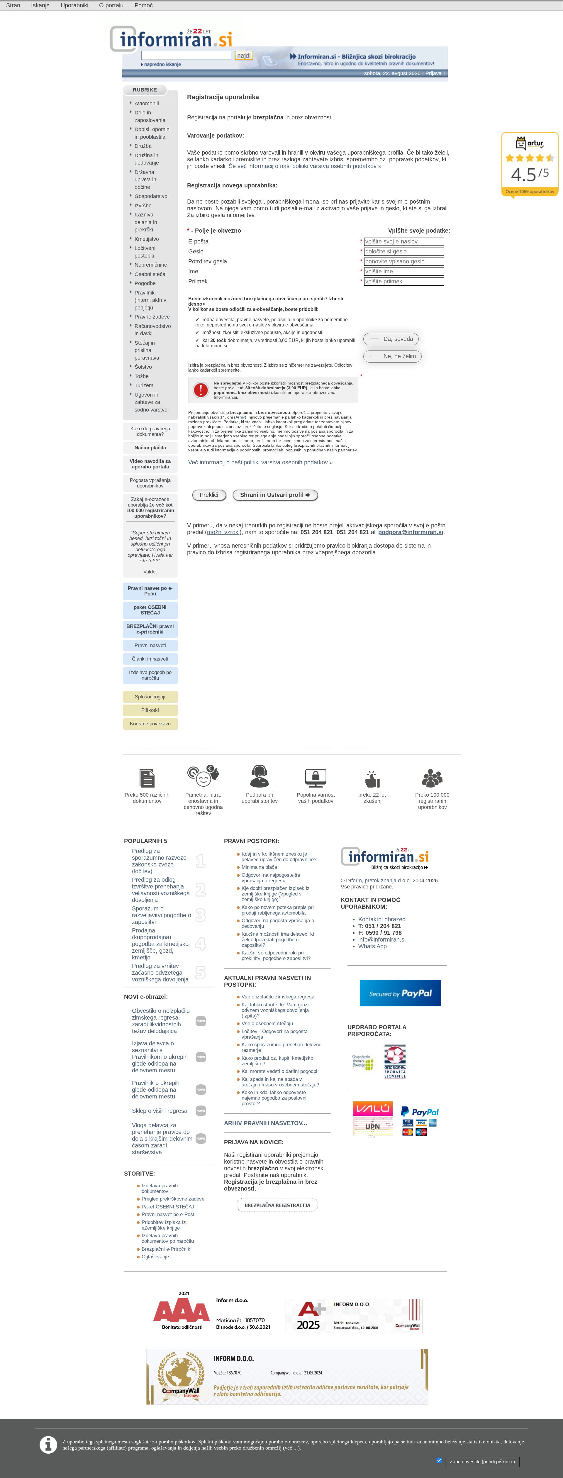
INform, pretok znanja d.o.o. (378, 880)
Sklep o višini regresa (159, 1111)
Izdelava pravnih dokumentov (160, 1188)
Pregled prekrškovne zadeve (173, 1198)
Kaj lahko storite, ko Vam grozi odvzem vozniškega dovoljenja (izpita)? (275, 1010)
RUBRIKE (145, 90)
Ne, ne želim (400, 356)
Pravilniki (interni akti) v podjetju (150, 300)
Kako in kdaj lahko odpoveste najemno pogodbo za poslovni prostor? (274, 1098)
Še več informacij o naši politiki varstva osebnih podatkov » (305, 166)
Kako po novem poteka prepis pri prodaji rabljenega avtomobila (278, 910)
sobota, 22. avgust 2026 (392, 73)
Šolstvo (143, 367)
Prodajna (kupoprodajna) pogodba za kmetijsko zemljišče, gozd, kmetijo (160, 944)
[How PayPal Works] (400, 1004)
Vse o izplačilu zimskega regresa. (279, 996)
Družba (143, 146)
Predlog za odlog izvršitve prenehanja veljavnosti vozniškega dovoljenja (161, 889)
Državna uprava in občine (145, 179)
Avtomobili (147, 103)
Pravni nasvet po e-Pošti (169, 1214)
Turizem (144, 385)
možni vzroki (223, 532)
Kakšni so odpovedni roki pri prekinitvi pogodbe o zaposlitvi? (276, 955)
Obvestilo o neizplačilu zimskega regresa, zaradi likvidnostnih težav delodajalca (161, 1021)
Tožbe (142, 376)
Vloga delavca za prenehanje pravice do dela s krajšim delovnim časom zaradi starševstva (162, 1138)
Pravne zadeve (152, 317)
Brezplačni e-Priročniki (166, 1249)
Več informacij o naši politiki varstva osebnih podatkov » (260, 462)
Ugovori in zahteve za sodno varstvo (151, 402)
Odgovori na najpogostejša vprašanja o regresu (271, 877)
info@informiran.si (382, 939)
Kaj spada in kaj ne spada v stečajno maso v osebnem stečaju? (280, 1081)
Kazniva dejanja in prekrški (146, 222)
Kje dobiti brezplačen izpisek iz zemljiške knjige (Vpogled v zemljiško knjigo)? (276, 894)
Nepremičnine (151, 265)
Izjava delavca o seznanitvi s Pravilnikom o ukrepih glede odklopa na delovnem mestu (160, 1057)
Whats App (372, 946)
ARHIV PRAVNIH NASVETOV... (265, 1123)
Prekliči (209, 495)
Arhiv (240, 417)
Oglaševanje (155, 1256)
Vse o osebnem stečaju (267, 1023)
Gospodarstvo (151, 196)
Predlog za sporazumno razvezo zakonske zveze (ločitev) (159, 861)
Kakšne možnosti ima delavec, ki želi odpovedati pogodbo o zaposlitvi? (278, 939)
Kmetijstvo (147, 239)
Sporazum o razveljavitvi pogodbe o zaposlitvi (161, 915)
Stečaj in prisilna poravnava (147, 350)
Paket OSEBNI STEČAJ (168, 1206)
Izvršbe (143, 206)
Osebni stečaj (151, 274)
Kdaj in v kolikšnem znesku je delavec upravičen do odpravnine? (279, 856)
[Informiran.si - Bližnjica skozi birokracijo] (320, 747)
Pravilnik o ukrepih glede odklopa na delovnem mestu (155, 1090)
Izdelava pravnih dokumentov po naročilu (168, 1238)
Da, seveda (398, 339)
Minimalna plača (259, 867)
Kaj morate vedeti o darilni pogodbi (279, 1071)
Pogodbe (145, 283)
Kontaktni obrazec (381, 919)
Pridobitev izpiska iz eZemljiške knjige (164, 1225)
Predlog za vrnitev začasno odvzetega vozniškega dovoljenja (160, 973)
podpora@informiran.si (410, 532)
